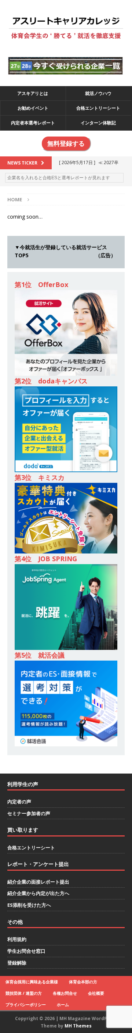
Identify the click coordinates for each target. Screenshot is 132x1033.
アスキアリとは (32, 93)
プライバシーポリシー (26, 1004)
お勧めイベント (33, 108)
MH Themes (78, 1026)
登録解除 (16, 962)
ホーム (63, 1004)
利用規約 (16, 939)
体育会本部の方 (83, 981)
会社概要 (96, 993)
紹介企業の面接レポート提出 (38, 881)
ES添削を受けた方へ (29, 905)
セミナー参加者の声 (28, 813)
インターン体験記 (98, 123)
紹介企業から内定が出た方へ (38, 893)
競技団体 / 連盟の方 (24, 993)
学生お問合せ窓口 (26, 951)
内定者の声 (19, 801)
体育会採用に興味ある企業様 (32, 981)
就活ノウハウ (98, 93)
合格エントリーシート (98, 108)
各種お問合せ (65, 993)
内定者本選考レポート (33, 123)
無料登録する (66, 143)
